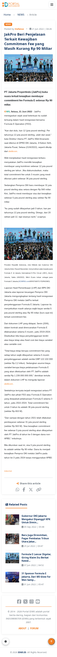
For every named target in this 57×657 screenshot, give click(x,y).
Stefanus (19, 28)
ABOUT (22, 628)
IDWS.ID (22, 652)
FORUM (34, 628)
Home (7, 14)
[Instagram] (31, 601)
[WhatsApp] (17, 490)
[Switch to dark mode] (5, 641)
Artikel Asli (8, 471)
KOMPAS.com (24, 281)
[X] (31, 490)
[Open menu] (51, 4)
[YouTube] (38, 601)
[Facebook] (24, 490)
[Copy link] (38, 490)
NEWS (20, 14)
